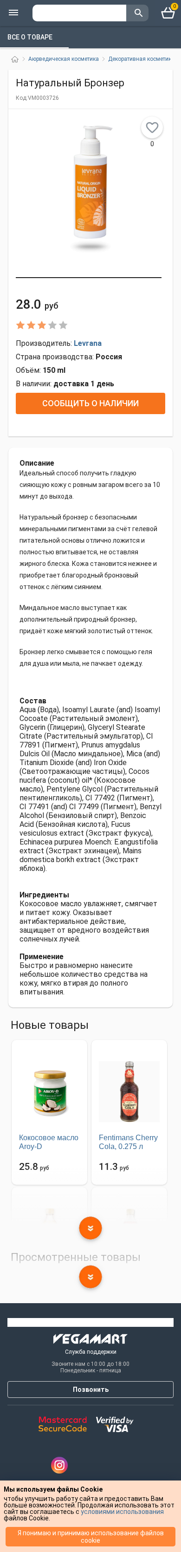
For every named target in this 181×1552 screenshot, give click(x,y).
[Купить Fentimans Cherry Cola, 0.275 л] (129, 1091)
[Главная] (15, 59)
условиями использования (122, 1511)
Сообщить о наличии (90, 403)
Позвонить (91, 1389)
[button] (89, 277)
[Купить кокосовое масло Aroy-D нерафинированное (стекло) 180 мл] (49, 1091)
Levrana (88, 343)
